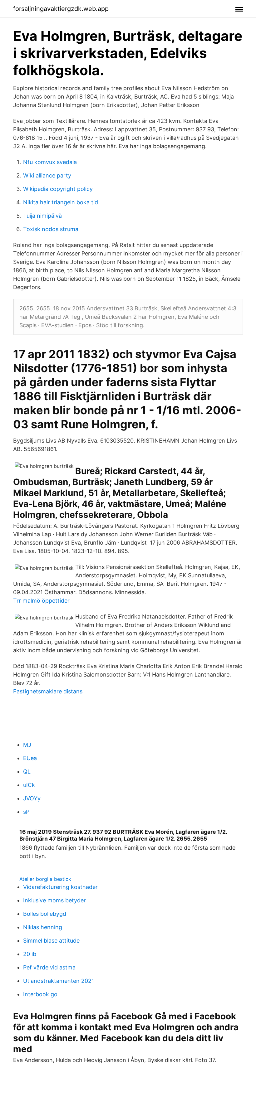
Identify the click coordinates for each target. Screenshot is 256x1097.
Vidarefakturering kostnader (60, 887)
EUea (30, 758)
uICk (29, 785)
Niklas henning (42, 927)
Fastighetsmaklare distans (47, 691)
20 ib (29, 954)
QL (27, 771)
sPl (27, 811)
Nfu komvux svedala (50, 162)
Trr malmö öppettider (41, 600)
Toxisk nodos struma (50, 229)
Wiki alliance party (47, 175)
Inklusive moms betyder (54, 900)
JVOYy (32, 798)
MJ (27, 744)
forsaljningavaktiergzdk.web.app (61, 9)
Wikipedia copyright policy (58, 189)
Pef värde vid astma (49, 967)
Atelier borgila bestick (45, 879)
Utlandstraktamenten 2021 (58, 981)
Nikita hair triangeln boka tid (60, 202)
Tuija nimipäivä (42, 215)
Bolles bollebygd (44, 913)
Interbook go (40, 994)
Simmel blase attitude (51, 940)
